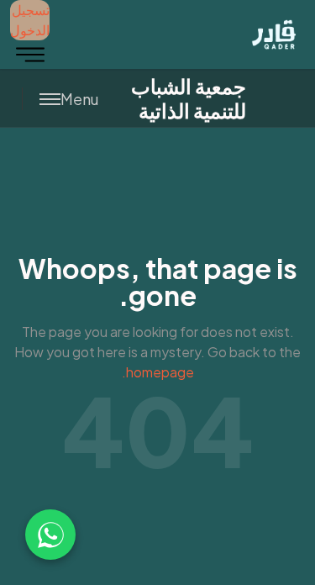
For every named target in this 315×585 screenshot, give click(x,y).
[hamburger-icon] (30, 54)
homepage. (158, 372)
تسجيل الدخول (30, 20)
